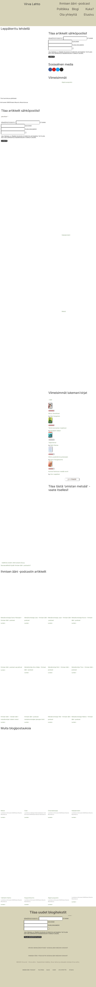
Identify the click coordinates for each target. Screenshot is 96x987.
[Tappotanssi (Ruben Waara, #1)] (50, 437)
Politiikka (63, 9)
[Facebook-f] (50, 69)
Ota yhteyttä (68, 14)
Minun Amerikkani (54, 413)
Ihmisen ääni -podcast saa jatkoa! (11, 667)
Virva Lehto (32, 4)
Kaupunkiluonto (29, 898)
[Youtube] (54, 69)
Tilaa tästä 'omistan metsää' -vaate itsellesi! (69, 488)
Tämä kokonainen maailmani (57, 428)
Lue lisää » (3, 623)
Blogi (75, 9)
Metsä (64, 311)
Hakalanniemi (66, 235)
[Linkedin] (49, 950)
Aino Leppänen (55, 474)
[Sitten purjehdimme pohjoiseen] (50, 451)
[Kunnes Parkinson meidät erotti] (50, 466)
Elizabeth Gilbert (55, 430)
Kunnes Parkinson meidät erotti (58, 471)
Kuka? (90, 9)
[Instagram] (61, 69)
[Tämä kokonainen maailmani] (50, 422)
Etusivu (89, 14)
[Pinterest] (56, 950)
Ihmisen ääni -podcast (74, 3)
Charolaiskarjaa (53, 810)
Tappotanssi (52, 442)
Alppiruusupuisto (67, 82)
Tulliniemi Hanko (6, 898)
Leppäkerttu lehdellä (15, 28)
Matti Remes (54, 445)
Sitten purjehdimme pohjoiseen (58, 457)
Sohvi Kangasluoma (56, 459)
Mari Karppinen (55, 416)
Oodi (25, 810)
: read (50, 400)
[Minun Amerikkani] (50, 408)
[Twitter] (58, 69)
